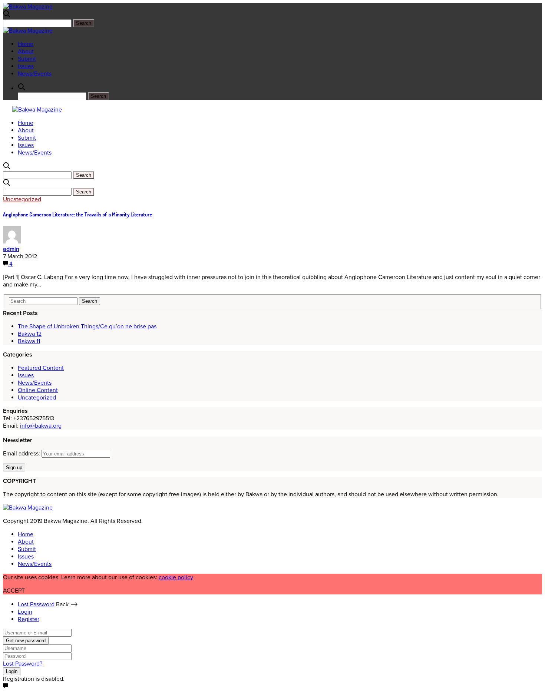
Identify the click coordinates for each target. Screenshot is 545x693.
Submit (27, 59)
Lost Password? (22, 663)
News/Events (35, 73)
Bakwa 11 (29, 341)
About (26, 51)
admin (11, 249)
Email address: (22, 453)
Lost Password (36, 604)
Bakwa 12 (30, 334)
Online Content (38, 390)
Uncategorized (22, 199)
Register (28, 619)
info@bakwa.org (41, 426)
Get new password (26, 640)
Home (25, 44)
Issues (26, 66)
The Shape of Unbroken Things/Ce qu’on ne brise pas (87, 326)
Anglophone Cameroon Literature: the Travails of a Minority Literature (77, 214)
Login (25, 612)
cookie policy (176, 577)
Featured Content (41, 368)
